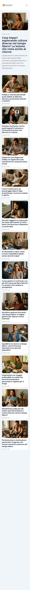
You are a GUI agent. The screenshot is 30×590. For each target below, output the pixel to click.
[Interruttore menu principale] (26, 5)
